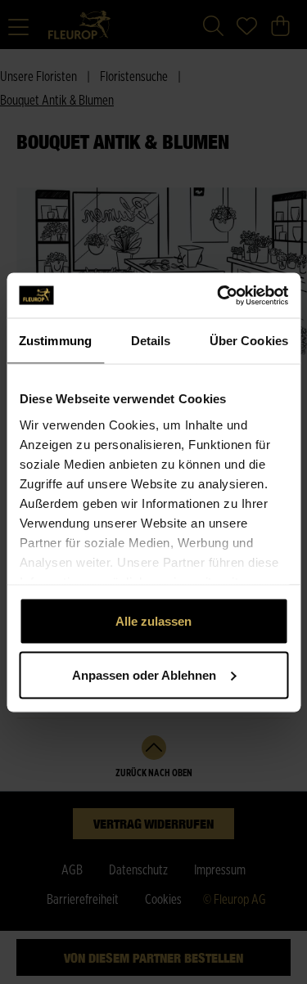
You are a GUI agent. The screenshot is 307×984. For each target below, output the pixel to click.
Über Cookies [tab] (249, 341)
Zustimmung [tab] (55, 341)
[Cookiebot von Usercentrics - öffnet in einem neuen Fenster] (218, 295)
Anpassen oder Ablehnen (144, 674)
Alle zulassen (153, 621)
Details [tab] (151, 341)
